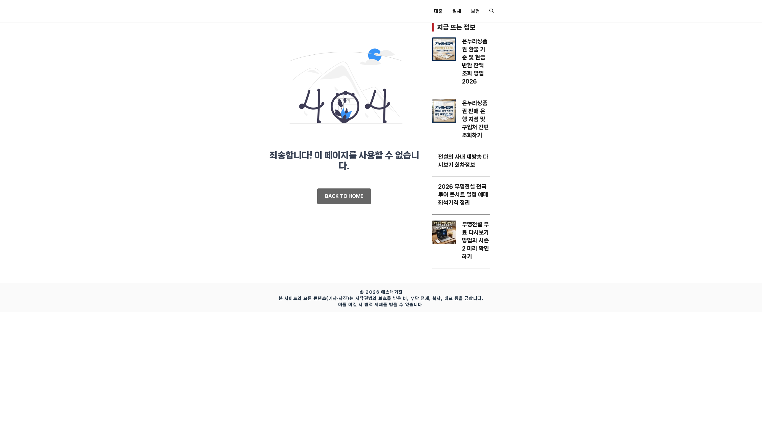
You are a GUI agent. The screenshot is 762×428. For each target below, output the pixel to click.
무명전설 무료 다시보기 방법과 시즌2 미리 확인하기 (475, 240)
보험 (475, 11)
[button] (492, 11)
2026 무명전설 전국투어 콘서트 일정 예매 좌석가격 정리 (463, 195)
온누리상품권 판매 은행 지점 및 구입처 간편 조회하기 (475, 119)
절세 (456, 11)
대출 (438, 11)
